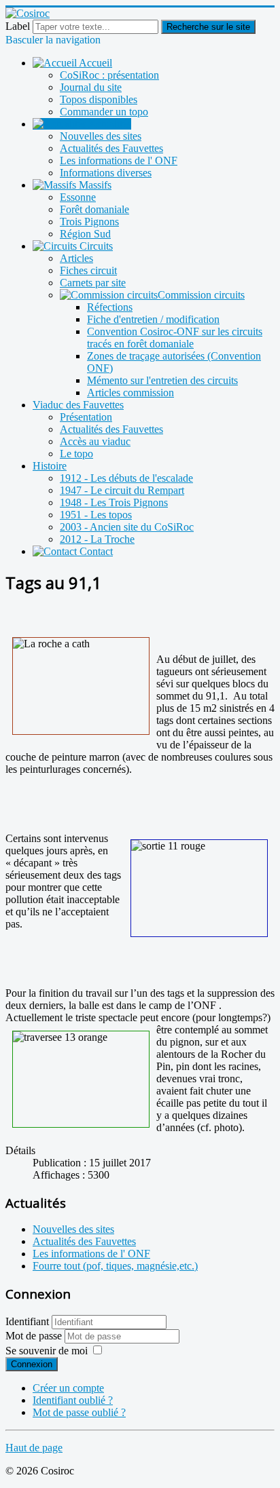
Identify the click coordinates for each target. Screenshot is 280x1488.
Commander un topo (104, 111)
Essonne (78, 197)
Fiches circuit (88, 270)
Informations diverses (106, 172)
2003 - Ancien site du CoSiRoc (127, 527)
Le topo (76, 453)
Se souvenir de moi (46, 1350)
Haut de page (34, 1447)
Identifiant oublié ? (73, 1400)
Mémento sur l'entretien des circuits (162, 380)
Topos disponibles (98, 99)
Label (17, 26)
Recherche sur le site (208, 27)
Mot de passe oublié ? (79, 1412)
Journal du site (91, 87)
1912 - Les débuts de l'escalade (126, 478)
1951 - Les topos (96, 514)
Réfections (110, 307)
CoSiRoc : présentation (109, 75)
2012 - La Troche (97, 539)
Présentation (86, 417)
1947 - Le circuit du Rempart (122, 490)
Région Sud (85, 234)
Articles (76, 258)
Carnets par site (93, 282)
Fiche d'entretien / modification (153, 319)
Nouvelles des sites (100, 136)
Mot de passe (35, 1335)
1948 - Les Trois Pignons (114, 502)
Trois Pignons (89, 221)
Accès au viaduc (95, 441)
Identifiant (27, 1321)
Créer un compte (68, 1388)
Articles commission (130, 392)
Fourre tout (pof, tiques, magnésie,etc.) (115, 1266)
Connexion (31, 1364)
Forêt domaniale (94, 209)
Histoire (50, 466)
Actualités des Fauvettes (111, 148)
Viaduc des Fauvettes (78, 405)
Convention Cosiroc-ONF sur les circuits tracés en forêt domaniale (174, 337)
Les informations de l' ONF (118, 160)
